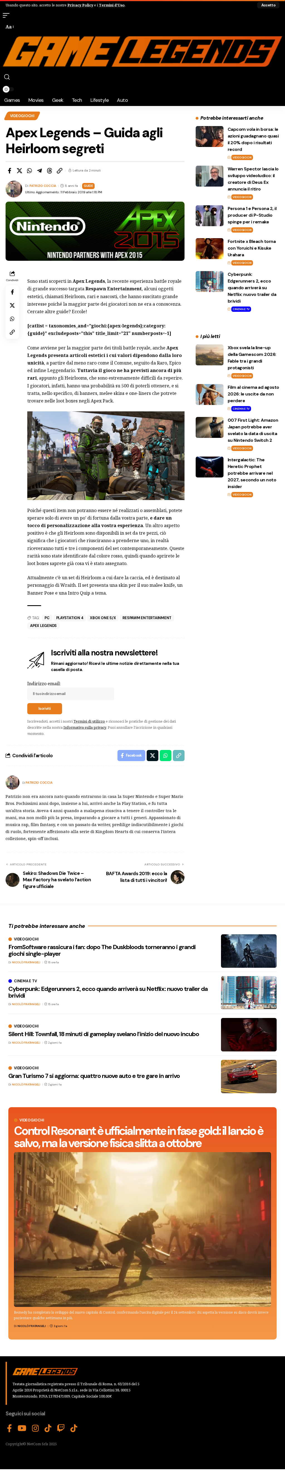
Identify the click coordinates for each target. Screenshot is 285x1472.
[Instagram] (35, 1428)
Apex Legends (43, 625)
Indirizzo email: (44, 684)
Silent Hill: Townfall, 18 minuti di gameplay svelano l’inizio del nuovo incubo (103, 1034)
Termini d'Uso (112, 5)
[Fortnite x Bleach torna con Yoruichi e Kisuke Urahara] (209, 248)
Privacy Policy (80, 5)
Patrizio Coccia (43, 186)
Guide (88, 186)
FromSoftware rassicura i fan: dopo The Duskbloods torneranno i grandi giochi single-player (102, 950)
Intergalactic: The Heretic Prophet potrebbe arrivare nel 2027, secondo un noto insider (252, 473)
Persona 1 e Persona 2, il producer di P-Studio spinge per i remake (252, 215)
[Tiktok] (74, 1428)
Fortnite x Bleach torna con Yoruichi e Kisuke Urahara (252, 248)
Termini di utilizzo (89, 721)
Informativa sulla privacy (84, 727)
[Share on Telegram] (39, 170)
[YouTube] (22, 1428)
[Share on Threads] (49, 170)
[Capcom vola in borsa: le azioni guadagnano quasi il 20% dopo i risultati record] (209, 136)
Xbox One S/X (103, 618)
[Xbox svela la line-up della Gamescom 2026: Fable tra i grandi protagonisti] (209, 354)
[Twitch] (61, 1428)
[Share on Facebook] (9, 170)
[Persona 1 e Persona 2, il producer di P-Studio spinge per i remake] (209, 215)
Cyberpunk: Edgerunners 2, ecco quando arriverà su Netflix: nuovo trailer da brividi (252, 287)
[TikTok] (48, 1428)
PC (47, 618)
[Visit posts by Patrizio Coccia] (12, 783)
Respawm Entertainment (146, 618)
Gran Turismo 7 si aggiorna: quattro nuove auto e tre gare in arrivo (94, 1076)
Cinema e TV (241, 309)
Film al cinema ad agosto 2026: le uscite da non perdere (253, 394)
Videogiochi (22, 116)
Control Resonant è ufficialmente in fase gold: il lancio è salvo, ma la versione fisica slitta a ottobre (138, 1137)
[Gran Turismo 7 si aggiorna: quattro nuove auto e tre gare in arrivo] (249, 1076)
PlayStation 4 (69, 618)
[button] (268, 5)
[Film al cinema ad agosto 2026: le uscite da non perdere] (209, 394)
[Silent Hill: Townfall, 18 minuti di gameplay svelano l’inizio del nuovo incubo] (249, 1034)
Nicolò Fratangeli (32, 1326)
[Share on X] (19, 170)
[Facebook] (9, 1428)
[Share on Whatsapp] (29, 170)
